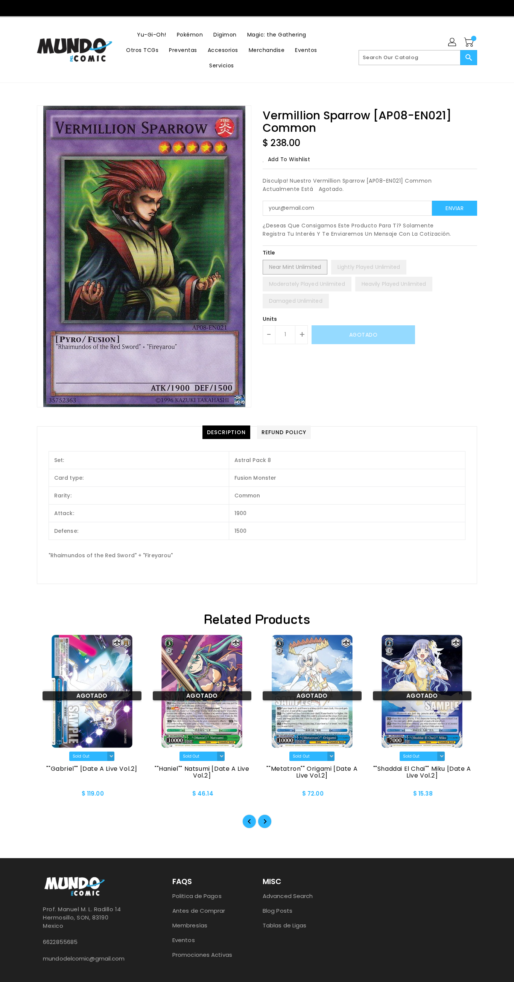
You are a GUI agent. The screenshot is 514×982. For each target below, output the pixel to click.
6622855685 (60, 942)
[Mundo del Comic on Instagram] (256, 7)
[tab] (226, 432)
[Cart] (469, 42)
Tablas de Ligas (285, 925)
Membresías (189, 925)
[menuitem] (151, 34)
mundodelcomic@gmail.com (84, 958)
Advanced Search (288, 896)
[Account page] (452, 42)
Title (269, 252)
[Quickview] (48, 796)
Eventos (183, 940)
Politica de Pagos (197, 896)
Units (270, 319)
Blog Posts (277, 911)
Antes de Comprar (198, 911)
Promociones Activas (202, 955)
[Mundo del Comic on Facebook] (242, 7)
